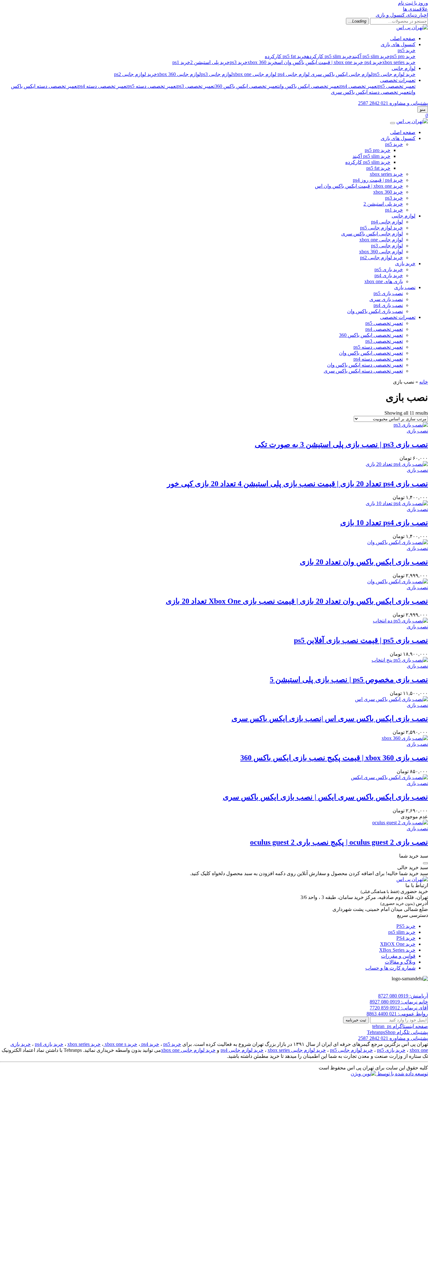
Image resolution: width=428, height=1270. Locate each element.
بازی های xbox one (383, 281)
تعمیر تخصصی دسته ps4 (103, 86)
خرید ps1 (181, 62)
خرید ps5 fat (378, 168)
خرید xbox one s (120, 1044)
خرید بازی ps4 (388, 275)
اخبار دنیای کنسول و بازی (402, 15)
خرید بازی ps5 (388, 269)
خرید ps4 (373, 62)
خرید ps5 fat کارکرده (286, 56)
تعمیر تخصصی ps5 (396, 86)
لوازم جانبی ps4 (294, 74)
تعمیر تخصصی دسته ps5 (152, 86)
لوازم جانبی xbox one (254, 74)
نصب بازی (404, 287)
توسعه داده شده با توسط (402, 1073)
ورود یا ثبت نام (413, 3)
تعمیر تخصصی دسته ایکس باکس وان (365, 365)
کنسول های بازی (398, 44)
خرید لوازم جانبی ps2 (135, 74)
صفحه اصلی (402, 38)
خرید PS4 (405, 938)
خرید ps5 (406, 50)
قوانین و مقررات (398, 956)
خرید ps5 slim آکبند (371, 56)
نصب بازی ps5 (388, 293)
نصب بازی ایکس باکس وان (375, 311)
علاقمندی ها (415, 9)
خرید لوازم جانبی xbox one (188, 1050)
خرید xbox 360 (262, 62)
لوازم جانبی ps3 (217, 74)
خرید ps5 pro (402, 56)
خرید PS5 (405, 926)
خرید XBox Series (397, 950)
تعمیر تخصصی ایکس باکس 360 (247, 86)
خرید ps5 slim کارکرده (329, 56)
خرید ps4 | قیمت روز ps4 (378, 180)
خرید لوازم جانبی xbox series (297, 1050)
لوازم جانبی (403, 68)
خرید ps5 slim (401, 932)
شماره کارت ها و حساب (390, 968)
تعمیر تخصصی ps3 (196, 86)
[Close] (392, 123)
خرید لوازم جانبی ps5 (394, 74)
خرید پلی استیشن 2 (210, 62)
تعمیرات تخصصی (397, 80)
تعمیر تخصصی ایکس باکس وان (309, 86)
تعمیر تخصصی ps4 (359, 86)
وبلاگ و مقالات (400, 962)
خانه (423, 382)
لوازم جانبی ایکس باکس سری (342, 74)
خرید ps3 (239, 62)
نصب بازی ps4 (388, 305)
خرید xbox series (398, 62)
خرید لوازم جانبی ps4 (242, 1050)
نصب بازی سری (386, 299)
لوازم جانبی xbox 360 (179, 74)
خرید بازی (405, 263)
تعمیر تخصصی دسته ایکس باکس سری (370, 92)
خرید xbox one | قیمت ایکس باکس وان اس (320, 62)
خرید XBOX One (397, 944)
